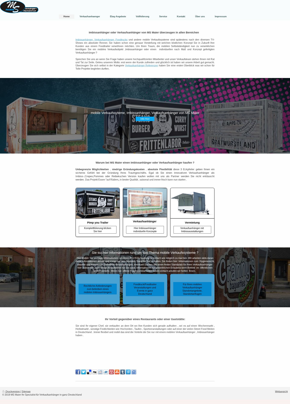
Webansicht (281, 391)
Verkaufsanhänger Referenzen (141, 65)
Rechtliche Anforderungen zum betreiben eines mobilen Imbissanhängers (98, 289)
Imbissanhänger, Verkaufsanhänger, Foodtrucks (101, 39)
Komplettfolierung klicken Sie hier (97, 230)
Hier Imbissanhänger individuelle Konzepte (145, 230)
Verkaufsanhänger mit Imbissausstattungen (192, 230)
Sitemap (26, 391)
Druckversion (12, 391)
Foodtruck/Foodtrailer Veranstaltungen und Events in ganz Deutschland (145, 289)
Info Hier (145, 118)
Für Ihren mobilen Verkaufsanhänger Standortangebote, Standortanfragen (192, 289)
